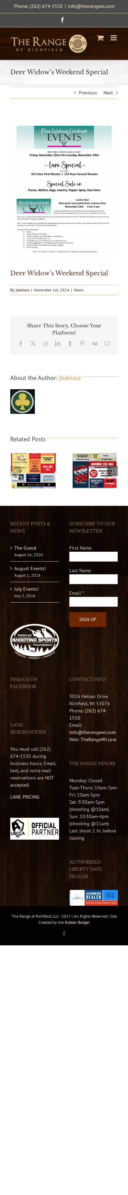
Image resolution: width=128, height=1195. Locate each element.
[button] (15, 471)
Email (76, 593)
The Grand (25, 548)
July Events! (26, 589)
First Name (80, 548)
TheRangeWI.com (98, 739)
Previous (88, 93)
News (78, 289)
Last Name (80, 570)
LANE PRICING (25, 797)
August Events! (30, 568)
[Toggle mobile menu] (114, 37)
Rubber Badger (77, 922)
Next (108, 93)
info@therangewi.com (91, 6)
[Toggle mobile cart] (100, 37)
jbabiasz (22, 289)
